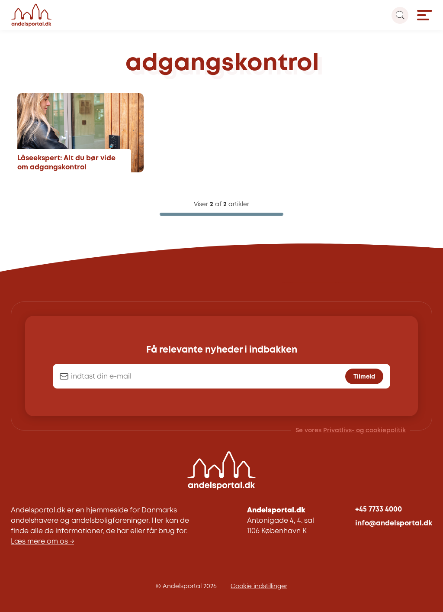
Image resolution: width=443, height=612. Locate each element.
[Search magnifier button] (400, 15)
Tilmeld (364, 376)
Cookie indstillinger (259, 586)
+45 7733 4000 (378, 509)
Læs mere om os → (42, 541)
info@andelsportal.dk (393, 523)
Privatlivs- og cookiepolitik (364, 430)
